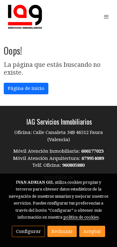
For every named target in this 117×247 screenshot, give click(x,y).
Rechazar (62, 231)
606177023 (92, 151)
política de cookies (81, 217)
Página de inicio (26, 88)
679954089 (92, 158)
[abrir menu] (106, 16)
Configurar (28, 231)
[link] (25, 16)
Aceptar (92, 231)
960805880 (73, 165)
